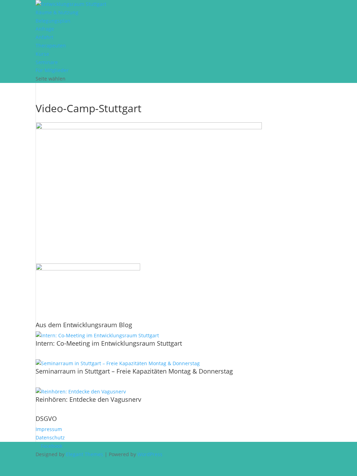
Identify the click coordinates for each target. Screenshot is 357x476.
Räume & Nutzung (57, 12)
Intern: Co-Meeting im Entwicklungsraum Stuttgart (109, 343)
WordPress (149, 454)
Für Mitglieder (52, 70)
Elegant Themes (84, 454)
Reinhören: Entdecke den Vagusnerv (88, 399)
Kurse (42, 54)
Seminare (47, 62)
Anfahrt (44, 37)
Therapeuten (51, 45)
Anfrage (45, 28)
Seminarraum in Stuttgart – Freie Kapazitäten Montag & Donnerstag (134, 371)
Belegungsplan (53, 20)
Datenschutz (50, 437)
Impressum (49, 429)
